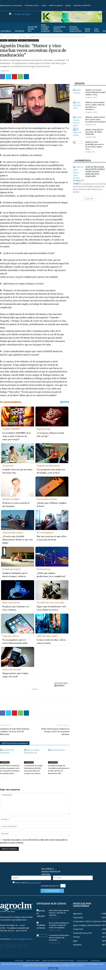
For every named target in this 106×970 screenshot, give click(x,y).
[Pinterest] (14, 76)
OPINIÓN (80, 83)
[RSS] (95, 9)
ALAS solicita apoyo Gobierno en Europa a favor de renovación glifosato (55, 731)
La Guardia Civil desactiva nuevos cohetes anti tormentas (59, 937)
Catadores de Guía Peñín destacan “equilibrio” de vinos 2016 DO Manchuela (14, 731)
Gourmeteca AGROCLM (81, 5)
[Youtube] (104, 9)
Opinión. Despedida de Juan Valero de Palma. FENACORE (94, 132)
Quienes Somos (82, 960)
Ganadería (19, 31)
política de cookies (76, 966)
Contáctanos (95, 960)
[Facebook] (87, 9)
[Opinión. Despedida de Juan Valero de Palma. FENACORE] (78, 132)
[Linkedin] (26, 76)
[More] (32, 76)
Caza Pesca (96, 30)
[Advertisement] (35, 694)
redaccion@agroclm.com (22, 939)
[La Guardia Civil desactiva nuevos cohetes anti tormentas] (42, 937)
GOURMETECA (83, 160)
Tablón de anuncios (56, 5)
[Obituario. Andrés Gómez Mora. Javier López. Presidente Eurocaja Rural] (78, 123)
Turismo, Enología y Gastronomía (75, 29)
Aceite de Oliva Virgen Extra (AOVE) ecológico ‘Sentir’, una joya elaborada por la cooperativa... (95, 171)
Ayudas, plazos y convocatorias (11, 5)
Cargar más (89, 199)
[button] (103, 25)
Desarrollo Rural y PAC (32, 29)
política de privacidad (34, 883)
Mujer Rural (87, 30)
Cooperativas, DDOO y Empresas (59, 29)
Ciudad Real (21, 37)
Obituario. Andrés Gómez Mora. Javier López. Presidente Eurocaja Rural (95, 119)
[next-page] (5, 778)
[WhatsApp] (20, 76)
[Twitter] (100, 9)
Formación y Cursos (32, 5)
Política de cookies (32, 960)
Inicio (2, 37)
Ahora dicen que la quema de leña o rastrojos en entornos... (59, 912)
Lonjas (43, 5)
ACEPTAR (53, 968)
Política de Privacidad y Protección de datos (58, 960)
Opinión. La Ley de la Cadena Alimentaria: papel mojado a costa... (95, 92)
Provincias (10, 37)
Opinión (68, 5)
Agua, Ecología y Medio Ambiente (45, 28)
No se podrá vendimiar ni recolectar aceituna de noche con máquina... (59, 925)
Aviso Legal (19, 960)
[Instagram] (91, 9)
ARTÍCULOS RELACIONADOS (15, 743)
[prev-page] (1, 778)
